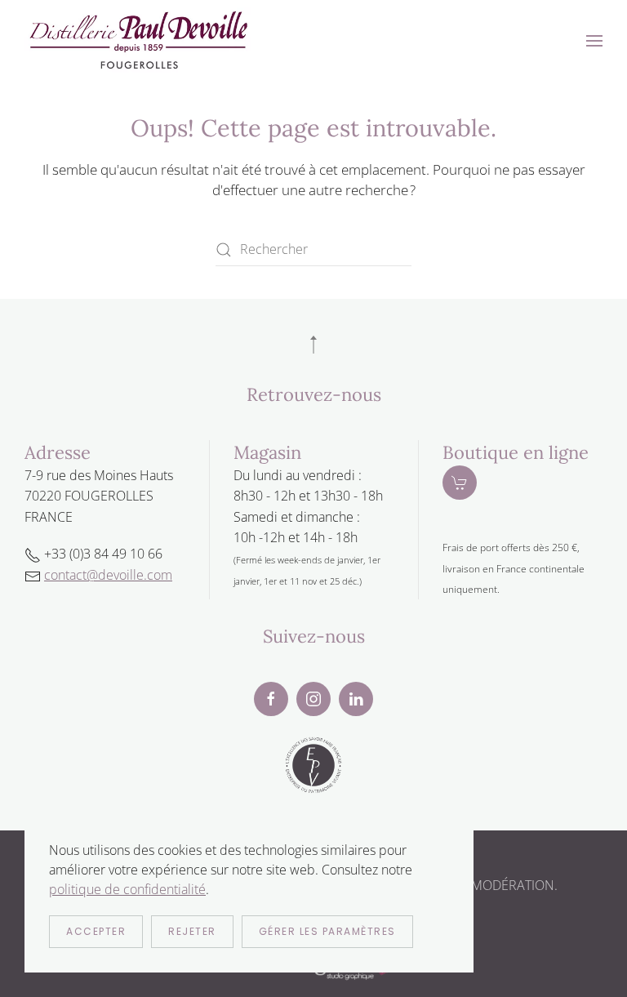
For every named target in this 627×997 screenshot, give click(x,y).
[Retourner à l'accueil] (138, 41)
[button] (594, 41)
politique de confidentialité (127, 889)
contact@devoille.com (108, 575)
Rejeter (192, 931)
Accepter (96, 931)
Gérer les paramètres (327, 931)
